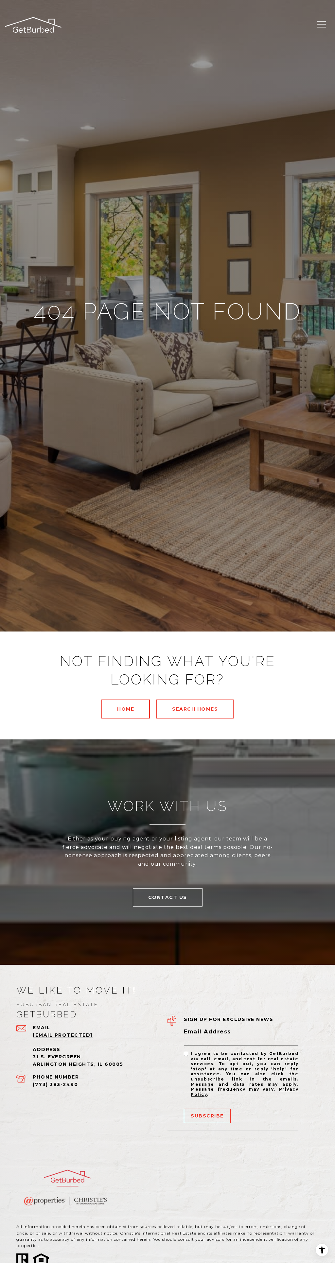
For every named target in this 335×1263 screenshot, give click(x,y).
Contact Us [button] (167, 897)
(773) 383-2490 (55, 1084)
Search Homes (195, 709)
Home (125, 709)
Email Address (207, 1032)
